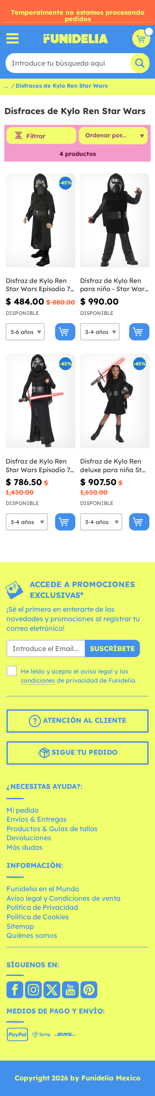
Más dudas (24, 847)
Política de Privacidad (42, 907)
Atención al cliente (83, 720)
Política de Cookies (37, 916)
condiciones (38, 680)
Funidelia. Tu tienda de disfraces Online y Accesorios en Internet (75, 38)
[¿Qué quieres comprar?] (12, 38)
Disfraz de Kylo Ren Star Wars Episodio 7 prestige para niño (38, 465)
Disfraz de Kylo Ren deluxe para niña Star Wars (114, 465)
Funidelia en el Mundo (42, 888)
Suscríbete (112, 648)
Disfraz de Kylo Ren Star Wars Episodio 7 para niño (38, 284)
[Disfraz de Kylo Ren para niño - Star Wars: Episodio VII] (115, 220)
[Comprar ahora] (65, 331)
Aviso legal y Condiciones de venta (63, 898)
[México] (14, 990)
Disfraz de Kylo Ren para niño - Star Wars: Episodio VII (114, 284)
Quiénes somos (31, 935)
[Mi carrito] (141, 38)
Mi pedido (22, 810)
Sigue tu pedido (84, 752)
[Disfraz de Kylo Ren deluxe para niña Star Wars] (115, 401)
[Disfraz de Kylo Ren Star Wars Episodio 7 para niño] (40, 220)
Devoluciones (28, 837)
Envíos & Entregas (36, 819)
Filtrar (35, 136)
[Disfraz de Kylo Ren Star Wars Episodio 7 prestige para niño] (40, 401)
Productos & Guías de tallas (52, 828)
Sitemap (20, 926)
